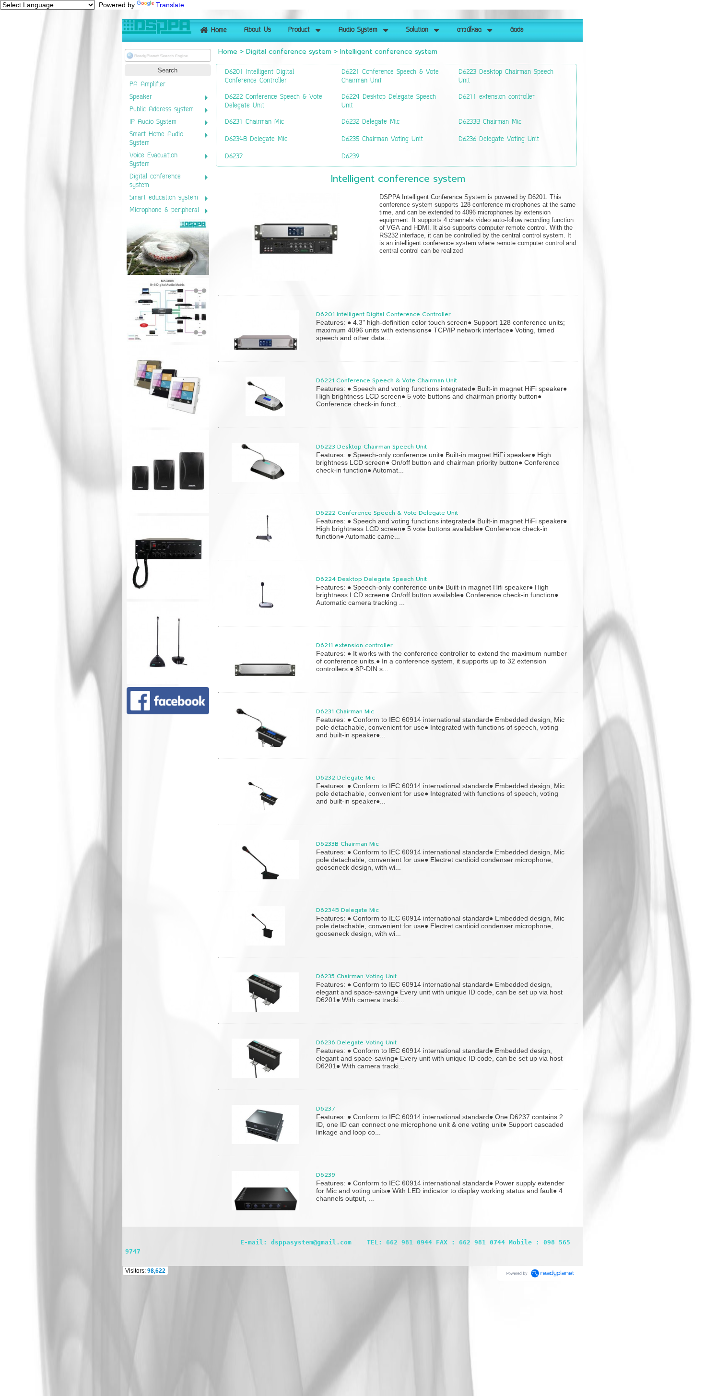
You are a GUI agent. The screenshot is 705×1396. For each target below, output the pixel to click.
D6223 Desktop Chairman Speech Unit (371, 446)
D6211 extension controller (354, 645)
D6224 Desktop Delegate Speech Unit (371, 579)
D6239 (325, 1175)
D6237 (325, 1108)
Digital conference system (288, 52)
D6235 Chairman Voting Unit (356, 976)
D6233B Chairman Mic (347, 844)
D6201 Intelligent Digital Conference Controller (383, 314)
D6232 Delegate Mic (345, 777)
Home (227, 52)
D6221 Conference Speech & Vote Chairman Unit (386, 380)
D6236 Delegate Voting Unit (356, 1042)
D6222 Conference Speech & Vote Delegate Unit (387, 513)
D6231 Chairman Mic (345, 711)
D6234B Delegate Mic (347, 910)
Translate (170, 5)
